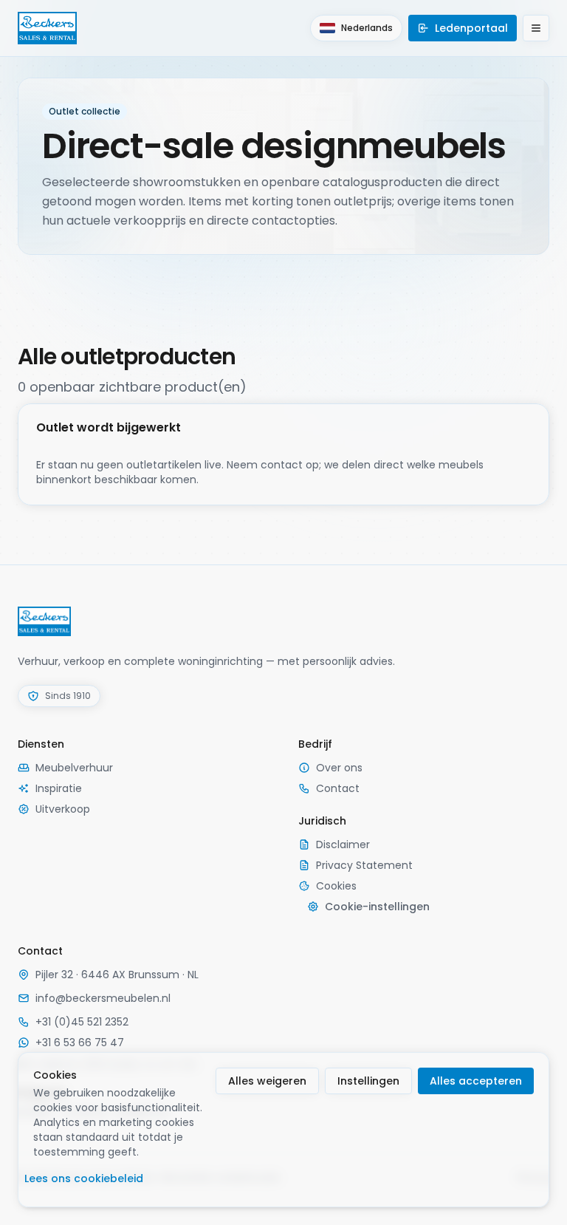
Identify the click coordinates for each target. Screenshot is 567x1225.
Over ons (339, 767)
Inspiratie (58, 788)
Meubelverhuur (74, 767)
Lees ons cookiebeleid (83, 1178)
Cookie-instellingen (377, 906)
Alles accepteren (476, 1081)
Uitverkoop (62, 809)
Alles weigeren (267, 1081)
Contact (338, 788)
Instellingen (368, 1081)
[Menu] (536, 28)
